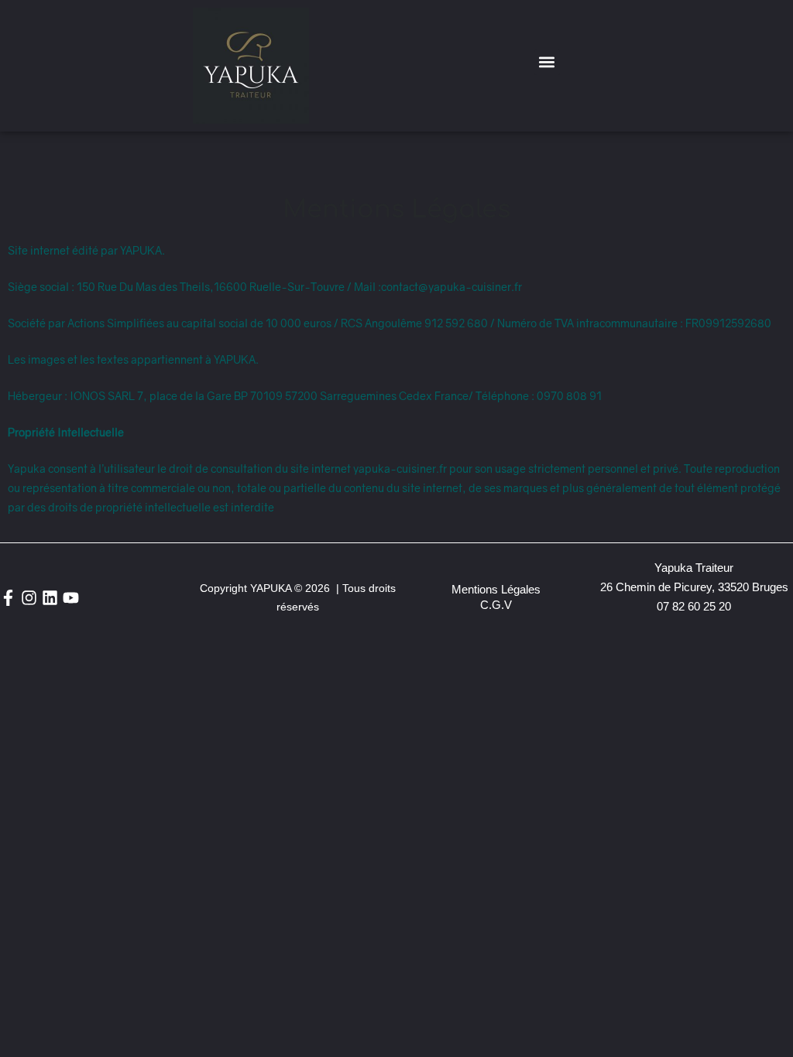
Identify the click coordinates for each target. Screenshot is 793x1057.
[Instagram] (29, 598)
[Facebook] (8, 598)
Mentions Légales (496, 589)
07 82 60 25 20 (694, 606)
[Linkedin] (50, 598)
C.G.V (496, 604)
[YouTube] (71, 598)
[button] (547, 62)
